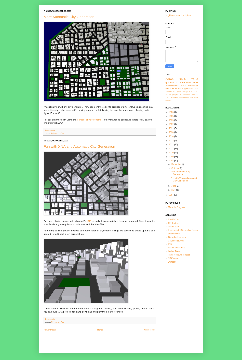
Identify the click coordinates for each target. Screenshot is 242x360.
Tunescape (193, 86)
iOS (190, 91)
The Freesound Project (179, 255)
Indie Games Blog (176, 248)
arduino (168, 94)
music (168, 89)
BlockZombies (172, 86)
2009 (171, 157)
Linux (180, 89)
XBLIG (194, 79)
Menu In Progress (176, 207)
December (176, 164)
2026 (171, 112)
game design (182, 91)
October (175, 168)
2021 (171, 128)
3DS (181, 94)
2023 (171, 120)
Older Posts (150, 330)
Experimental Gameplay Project (183, 230)
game (56, 133)
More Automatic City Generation (69, 17)
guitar (187, 89)
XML (167, 97)
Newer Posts (50, 330)
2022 (171, 124)
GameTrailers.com (177, 237)
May (173, 190)
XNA (62, 133)
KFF (182, 82)
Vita (196, 94)
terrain (195, 83)
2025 (171, 116)
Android (168, 91)
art (174, 91)
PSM (193, 94)
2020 (171, 132)
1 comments (50, 319)
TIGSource (173, 258)
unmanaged (184, 97)
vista (191, 97)
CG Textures (174, 223)
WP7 (192, 89)
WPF (183, 86)
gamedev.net (174, 234)
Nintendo (186, 94)
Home (100, 330)
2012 (171, 144)
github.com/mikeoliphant (179, 15)
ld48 (196, 89)
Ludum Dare (174, 251)
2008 (171, 161)
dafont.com (173, 226)
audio (188, 83)
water (196, 97)
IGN (170, 244)
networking (174, 97)
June (174, 186)
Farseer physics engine (89, 119)
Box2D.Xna (173, 219)
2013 (171, 140)
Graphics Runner (176, 241)
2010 (171, 152)
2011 (171, 149)
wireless (168, 100)
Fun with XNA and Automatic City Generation (79, 146)
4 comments (50, 130)
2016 (171, 136)
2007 (171, 195)
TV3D (196, 91)
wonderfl (172, 262)
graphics (170, 82)
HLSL (174, 89)
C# (52, 133)
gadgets (175, 94)
